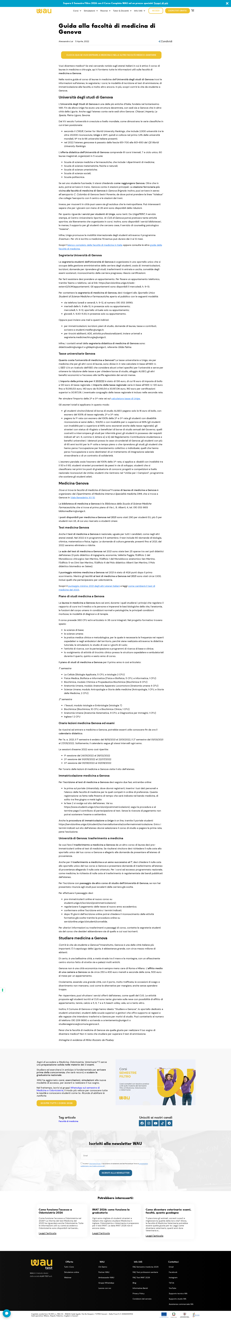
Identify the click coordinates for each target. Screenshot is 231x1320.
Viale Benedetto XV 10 (82, 497)
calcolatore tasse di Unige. (125, 398)
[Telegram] (169, 1123)
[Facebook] (142, 1123)
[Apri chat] (7, 1313)
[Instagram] (149, 1123)
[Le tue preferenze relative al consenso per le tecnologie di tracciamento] (2, 990)
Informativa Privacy (95, 1163)
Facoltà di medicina (68, 1121)
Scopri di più (161, 3)
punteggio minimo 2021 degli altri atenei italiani (94, 586)
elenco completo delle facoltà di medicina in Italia (95, 245)
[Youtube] (156, 1123)
